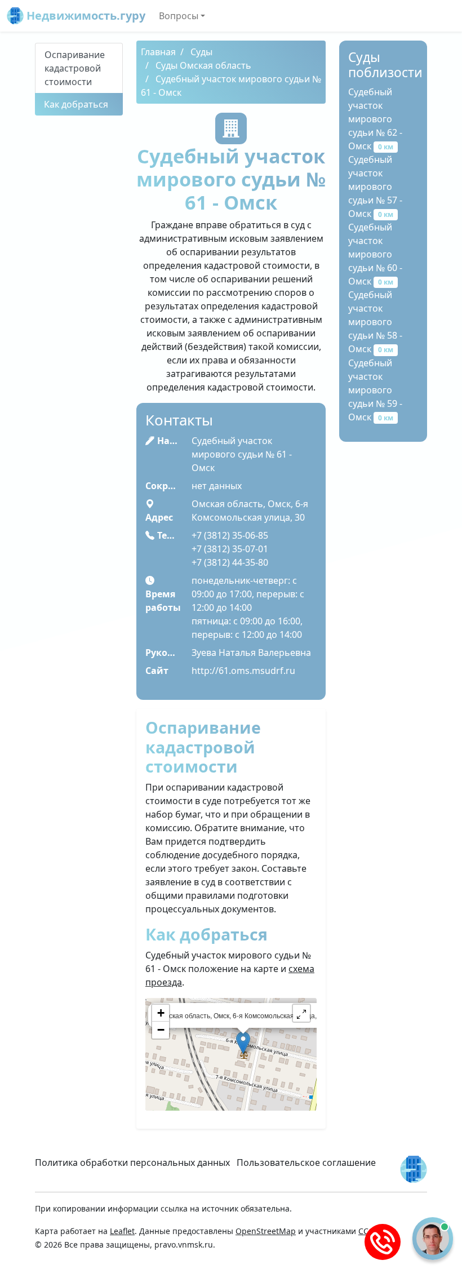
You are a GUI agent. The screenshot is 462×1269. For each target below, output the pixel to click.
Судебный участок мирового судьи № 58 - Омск (375, 322)
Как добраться (76, 104)
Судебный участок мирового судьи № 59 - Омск (375, 390)
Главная (158, 52)
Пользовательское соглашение (306, 1162)
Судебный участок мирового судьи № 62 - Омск (375, 119)
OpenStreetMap (266, 1231)
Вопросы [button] (178, 16)
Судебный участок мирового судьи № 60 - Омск (375, 254)
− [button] (161, 1030)
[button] (301, 1013)
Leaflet (122, 1231)
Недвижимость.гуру (84, 15)
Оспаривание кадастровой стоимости (75, 68)
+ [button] (161, 1013)
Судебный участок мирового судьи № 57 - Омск (375, 186)
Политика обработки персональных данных (132, 1162)
